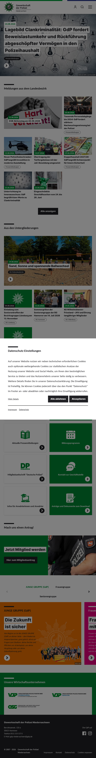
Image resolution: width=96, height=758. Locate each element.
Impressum (12, 409)
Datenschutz (24, 409)
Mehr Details (13, 399)
